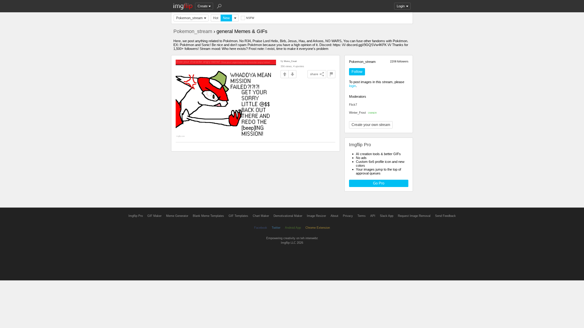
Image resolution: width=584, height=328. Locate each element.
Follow (357, 72)
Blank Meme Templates (208, 216)
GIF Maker (154, 216)
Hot (215, 18)
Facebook (260, 227)
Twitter (276, 227)
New (226, 18)
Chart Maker (261, 216)
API (372, 216)
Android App (293, 227)
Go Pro (378, 183)
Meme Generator (177, 216)
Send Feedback (445, 216)
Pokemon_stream (189, 18)
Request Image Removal (414, 216)
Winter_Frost (363, 112)
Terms (361, 216)
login (352, 86)
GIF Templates (238, 216)
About (334, 216)
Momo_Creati (290, 61)
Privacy (348, 216)
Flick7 (353, 104)
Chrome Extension (317, 227)
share (314, 74)
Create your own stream (371, 125)
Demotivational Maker (288, 216)
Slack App (386, 216)
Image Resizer (316, 216)
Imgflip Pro (135, 216)
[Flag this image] (331, 74)
